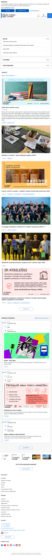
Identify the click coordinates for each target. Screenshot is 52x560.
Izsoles (2, 487)
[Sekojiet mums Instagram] (11, 545)
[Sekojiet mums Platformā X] (8, 545)
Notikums (6, 440)
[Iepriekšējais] (2, 457)
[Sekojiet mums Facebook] (2, 545)
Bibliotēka (10, 158)
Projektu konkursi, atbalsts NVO (8, 491)
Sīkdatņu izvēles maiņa (6, 516)
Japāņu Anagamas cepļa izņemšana (14, 434)
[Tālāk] (49, 457)
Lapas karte (3, 512)
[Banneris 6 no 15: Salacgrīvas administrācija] (5, 456)
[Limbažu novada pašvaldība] (9, 15)
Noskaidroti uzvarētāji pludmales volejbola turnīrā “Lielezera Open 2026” (23, 262)
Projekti (2, 484)
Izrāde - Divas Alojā (10, 360)
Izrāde (6, 366)
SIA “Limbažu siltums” (25, 302)
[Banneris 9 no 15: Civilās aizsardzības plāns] (36, 456)
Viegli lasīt (3, 499)
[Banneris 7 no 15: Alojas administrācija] (15, 456)
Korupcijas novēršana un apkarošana (9, 505)
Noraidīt (8, 10)
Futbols (14, 229)
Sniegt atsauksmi (26, 468)
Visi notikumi (26, 447)
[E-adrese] (3, 533)
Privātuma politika (5, 501)
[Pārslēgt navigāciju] (49, 15)
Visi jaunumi (26, 309)
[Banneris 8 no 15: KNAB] (26, 456)
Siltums (9, 302)
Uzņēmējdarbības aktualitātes (28, 194)
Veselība (6, 416)
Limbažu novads (11, 122)
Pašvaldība (3, 478)
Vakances (3, 482)
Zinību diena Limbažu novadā (10, 107)
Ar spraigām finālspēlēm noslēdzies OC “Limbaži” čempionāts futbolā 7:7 (23, 227)
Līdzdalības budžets (5, 514)
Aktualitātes (10, 194)
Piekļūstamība (4, 503)
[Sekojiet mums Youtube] (5, 545)
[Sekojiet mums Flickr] (14, 545)
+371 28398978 (6, 526)
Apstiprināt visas (22, 10)
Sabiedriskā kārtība (5, 507)
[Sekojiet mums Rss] (19, 545)
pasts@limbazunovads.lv (8, 528)
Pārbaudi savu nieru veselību (12, 410)
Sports (9, 229)
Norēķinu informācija (6, 480)
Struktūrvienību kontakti (6, 489)
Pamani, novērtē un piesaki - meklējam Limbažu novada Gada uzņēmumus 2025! (26, 191)
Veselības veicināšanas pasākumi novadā (10, 509)
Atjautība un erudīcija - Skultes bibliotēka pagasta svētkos (19, 155)
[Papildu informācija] (7, 532)
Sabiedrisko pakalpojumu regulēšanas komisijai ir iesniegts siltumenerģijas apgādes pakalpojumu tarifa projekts (24, 298)
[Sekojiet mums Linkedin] (17, 545)
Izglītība (4, 122)
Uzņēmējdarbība (18, 194)
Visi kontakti (8, 537)
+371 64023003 (6, 524)
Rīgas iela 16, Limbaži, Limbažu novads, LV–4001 (14, 530)
